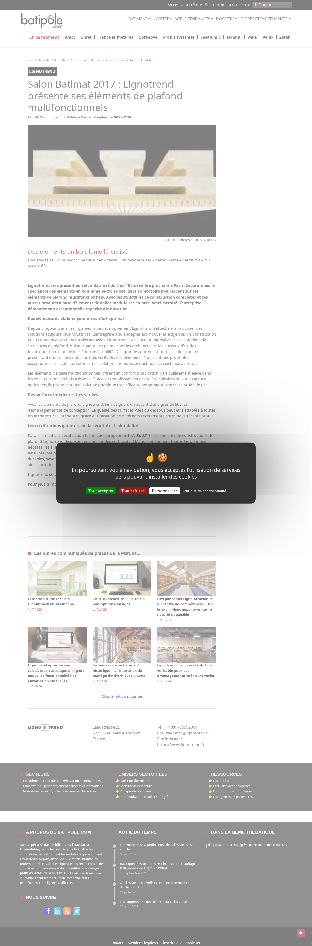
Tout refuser (132, 490)
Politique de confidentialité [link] (204, 490)
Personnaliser (164, 490)
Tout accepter (101, 490)
